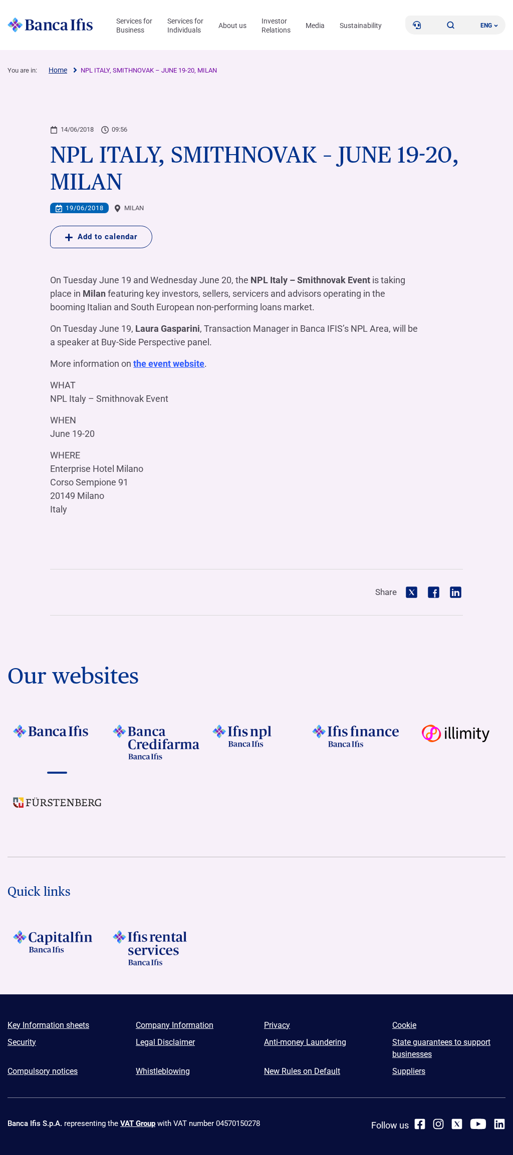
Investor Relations (276, 25)
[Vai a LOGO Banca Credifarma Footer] (157, 742)
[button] (451, 25)
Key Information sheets (48, 1025)
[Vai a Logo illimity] (455, 742)
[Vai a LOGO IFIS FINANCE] (356, 742)
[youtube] (478, 1124)
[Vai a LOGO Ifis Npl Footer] (257, 742)
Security (22, 1042)
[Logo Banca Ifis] (50, 25)
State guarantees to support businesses (441, 1048)
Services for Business (134, 25)
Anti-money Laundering (305, 1042)
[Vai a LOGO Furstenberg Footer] (57, 810)
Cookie (404, 1025)
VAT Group (137, 1123)
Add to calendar (107, 236)
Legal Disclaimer (165, 1042)
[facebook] (420, 1124)
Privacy (277, 1025)
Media (315, 26)
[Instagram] (438, 1124)
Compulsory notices (43, 1071)
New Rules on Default (302, 1071)
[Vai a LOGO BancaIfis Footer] (57, 742)
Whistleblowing (163, 1071)
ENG (486, 25)
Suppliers (408, 1071)
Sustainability (361, 26)
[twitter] (457, 1124)
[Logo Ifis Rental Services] (157, 947)
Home (58, 70)
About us (232, 26)
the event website (168, 363)
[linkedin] (499, 1124)
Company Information (174, 1025)
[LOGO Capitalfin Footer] (57, 947)
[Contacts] (417, 25)
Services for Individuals (185, 25)
